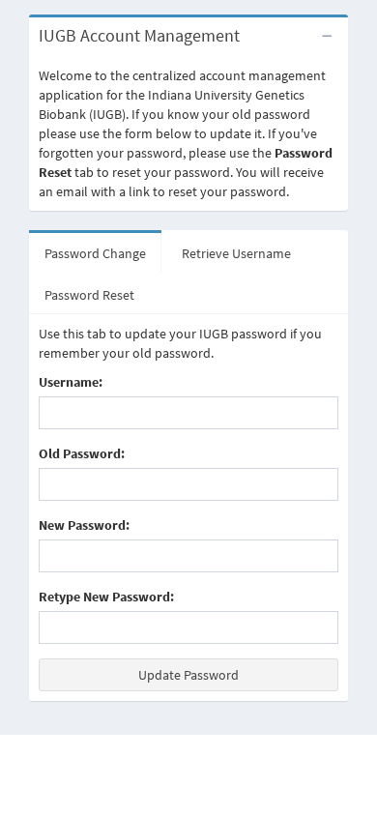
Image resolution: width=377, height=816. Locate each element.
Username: (70, 382)
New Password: (84, 525)
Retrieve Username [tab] (236, 253)
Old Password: (82, 453)
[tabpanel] (188, 507)
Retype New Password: (106, 596)
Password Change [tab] (95, 253)
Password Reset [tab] (89, 295)
